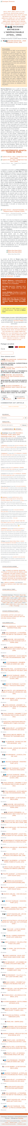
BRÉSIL (21, 572)
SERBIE (4, 579)
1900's (24, 598)
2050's (11, 604)
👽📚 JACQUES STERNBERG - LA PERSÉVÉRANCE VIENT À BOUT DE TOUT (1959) (14, 649)
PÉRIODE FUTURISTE (20, 23)
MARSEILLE (4, 584)
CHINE (25, 572)
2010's (20, 602)
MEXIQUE (18, 575)
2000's (16, 602)
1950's (17, 601)
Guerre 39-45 (8, 601)
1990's (8, 602)
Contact (6, 1122)
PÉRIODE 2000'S (9, 23)
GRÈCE (23, 573)
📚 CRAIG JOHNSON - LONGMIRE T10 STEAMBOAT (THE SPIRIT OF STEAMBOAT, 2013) (14, 706)
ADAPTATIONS (15, 13)
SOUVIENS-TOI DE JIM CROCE (18, 557)
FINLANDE (12, 573)
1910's (3, 599)
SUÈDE (9, 579)
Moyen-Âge (23, 595)
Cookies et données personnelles (9, 1124)
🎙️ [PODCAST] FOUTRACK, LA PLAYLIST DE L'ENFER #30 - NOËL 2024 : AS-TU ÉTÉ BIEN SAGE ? (14, 922)
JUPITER (11, 615)
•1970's (25, 601)
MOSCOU (10, 584)
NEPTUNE (22, 616)
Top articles (23, 1121)
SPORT (19, 14)
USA (23, 11)
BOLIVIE (16, 572)
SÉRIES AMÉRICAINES (18, 334)
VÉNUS (14, 618)
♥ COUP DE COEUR (9, 24)
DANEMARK (6, 573)
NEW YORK (20, 584)
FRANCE (18, 573)
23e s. (22, 604)
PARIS (24, 584)
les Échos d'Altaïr (18, 320)
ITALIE (9, 575)
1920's (15, 599)
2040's (7, 604)
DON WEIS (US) (16, 16)
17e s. (9, 596)
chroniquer (22, 500)
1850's (4, 598)
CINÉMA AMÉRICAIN (19, 331)
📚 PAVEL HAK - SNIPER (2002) (14, 1021)
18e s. (13, 596)
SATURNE (3, 618)
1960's (21, 601)
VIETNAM (23, 579)
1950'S (5, 11)
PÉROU (24, 576)
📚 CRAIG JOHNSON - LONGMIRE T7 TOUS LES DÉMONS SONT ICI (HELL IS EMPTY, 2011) (14, 715)
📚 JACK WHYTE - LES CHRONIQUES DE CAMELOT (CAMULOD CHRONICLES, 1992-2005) (14, 692)
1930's (19, 599)
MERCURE (16, 616)
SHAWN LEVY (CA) (13, 18)
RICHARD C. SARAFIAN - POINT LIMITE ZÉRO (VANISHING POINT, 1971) (12, 434)
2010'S (18, 11)
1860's (8, 598)
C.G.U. (20, 1122)
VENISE (3, 585)
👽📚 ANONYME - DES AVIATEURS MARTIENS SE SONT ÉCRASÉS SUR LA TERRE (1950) (14, 641)
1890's (20, 598)
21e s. (15, 604)
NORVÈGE (24, 575)
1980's (4, 602)
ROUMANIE (19, 578)
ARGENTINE (22, 570)
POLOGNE (4, 578)
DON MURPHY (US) (17, 333)
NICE (15, 584)
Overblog (20, 1118)
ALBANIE (8, 570)
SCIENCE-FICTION (19, 24)
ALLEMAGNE (15, 570)
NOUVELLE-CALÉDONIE (9, 576)
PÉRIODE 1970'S (15, 336)
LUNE (15, 615)
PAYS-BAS (18, 576)
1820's (17, 596)
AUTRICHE (11, 572)
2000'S (13, 11)
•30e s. (12, 605)
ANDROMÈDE (4, 615)
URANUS (9, 618)
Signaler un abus (13, 1122)
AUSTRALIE (4, 572)
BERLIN (7, 582)
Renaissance (4, 596)
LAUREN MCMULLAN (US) (13, 19)
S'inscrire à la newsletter (7, 353)
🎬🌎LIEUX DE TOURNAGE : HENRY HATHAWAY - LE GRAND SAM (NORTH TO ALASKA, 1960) (14, 677)
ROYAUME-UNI (11, 578)
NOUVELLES (7, 13)
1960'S (9, 11)
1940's (13, 601)
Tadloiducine (4, 445)
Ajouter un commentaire (14, 406)
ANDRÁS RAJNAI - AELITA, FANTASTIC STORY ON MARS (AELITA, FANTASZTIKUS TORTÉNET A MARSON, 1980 (12, 499)
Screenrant (10, 276)
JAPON (13, 575)
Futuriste (16, 605)
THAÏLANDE (15, 579)
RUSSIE (25, 578)
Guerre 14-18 (9, 599)
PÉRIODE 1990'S (15, 21)
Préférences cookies (21, 1124)
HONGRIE (4, 575)
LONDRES (11, 582)
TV (21, 11)
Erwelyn (8, 1121)
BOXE (15, 14)
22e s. (19, 604)
